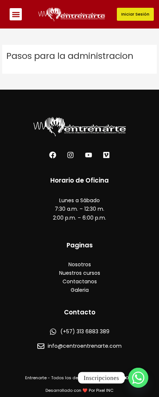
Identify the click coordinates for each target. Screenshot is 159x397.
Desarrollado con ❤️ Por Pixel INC (79, 390)
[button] (16, 14)
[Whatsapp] (138, 378)
